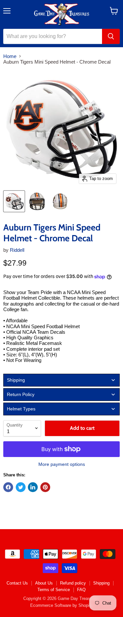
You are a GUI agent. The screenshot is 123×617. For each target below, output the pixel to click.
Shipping (101, 583)
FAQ (81, 589)
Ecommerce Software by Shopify (61, 605)
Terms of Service (53, 589)
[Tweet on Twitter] (21, 487)
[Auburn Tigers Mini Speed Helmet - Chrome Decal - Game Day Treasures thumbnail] (14, 201)
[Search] (111, 36)
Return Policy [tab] (20, 394)
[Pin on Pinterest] (45, 487)
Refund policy (73, 583)
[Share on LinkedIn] (33, 487)
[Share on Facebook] (8, 487)
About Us (44, 583)
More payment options (61, 464)
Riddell (17, 250)
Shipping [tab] (16, 380)
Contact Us (17, 583)
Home (9, 56)
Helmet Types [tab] (21, 408)
